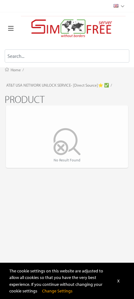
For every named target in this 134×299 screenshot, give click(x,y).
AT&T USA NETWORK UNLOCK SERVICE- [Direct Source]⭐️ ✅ (57, 85)
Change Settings (57, 291)
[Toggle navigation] (11, 28)
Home (16, 69)
